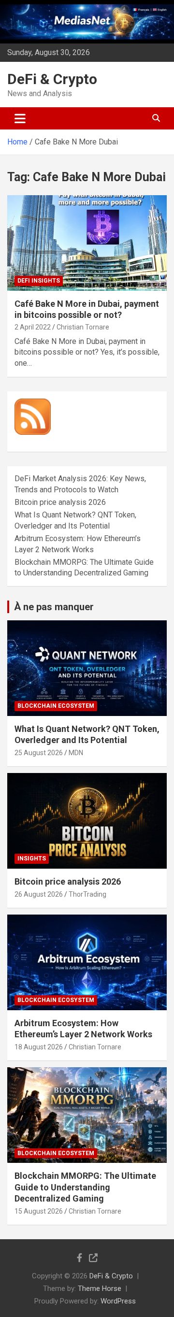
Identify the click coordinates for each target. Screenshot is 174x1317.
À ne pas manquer (54, 607)
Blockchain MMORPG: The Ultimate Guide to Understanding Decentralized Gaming (85, 1187)
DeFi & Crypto (52, 79)
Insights (31, 858)
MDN (76, 753)
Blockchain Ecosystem (55, 705)
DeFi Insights (38, 280)
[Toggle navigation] (20, 118)
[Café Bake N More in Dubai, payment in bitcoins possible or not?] (87, 243)
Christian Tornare (83, 327)
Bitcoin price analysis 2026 (60, 502)
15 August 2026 (38, 1211)
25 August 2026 (38, 753)
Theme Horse (99, 1288)
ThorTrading (87, 894)
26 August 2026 (38, 894)
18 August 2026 (38, 1047)
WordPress (118, 1301)
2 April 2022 (32, 327)
